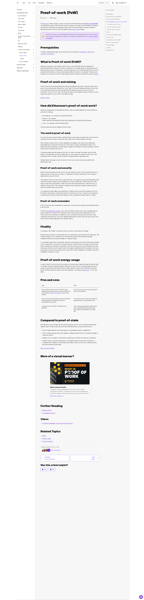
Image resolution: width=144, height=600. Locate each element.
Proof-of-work (22, 55)
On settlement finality (49, 413)
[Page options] (48, 18)
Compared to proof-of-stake (113, 39)
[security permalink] (39, 168)
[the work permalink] (39, 133)
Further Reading (110, 45)
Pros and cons (110, 37)
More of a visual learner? (112, 42)
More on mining (45, 97)
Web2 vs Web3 (22, 24)
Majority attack (47, 410)
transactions (83, 52)
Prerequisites (109, 14)
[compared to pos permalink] (39, 320)
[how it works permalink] (39, 105)
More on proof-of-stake (47, 348)
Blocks (19, 33)
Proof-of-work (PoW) (91, 23)
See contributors (56, 450)
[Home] (17, 2)
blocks (89, 52)
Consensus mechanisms (24, 49)
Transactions (21, 30)
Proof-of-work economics (113, 29)
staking (50, 38)
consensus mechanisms (47, 54)
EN (122, 3)
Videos (109, 47)
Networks (20, 46)
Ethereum (46, 23)
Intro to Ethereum (22, 15)
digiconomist (86, 270)
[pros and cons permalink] (39, 280)
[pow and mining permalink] (39, 82)
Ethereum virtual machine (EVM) (24, 36)
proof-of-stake (75, 29)
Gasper (96, 74)
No (53, 469)
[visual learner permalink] (39, 356)
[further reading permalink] (39, 406)
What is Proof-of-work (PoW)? (114, 16)
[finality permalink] (39, 226)
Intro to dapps (21, 21)
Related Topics (110, 50)
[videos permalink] (39, 419)
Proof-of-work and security (114, 27)
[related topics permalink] (39, 431)
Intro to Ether (21, 18)
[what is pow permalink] (39, 61)
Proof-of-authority (23, 61)
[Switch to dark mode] (113, 2)
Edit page (53, 18)
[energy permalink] (39, 260)
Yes (45, 469)
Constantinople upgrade (53, 211)
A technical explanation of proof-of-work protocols (57, 423)
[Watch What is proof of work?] (69, 373)
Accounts (20, 27)
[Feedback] (141, 597)
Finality (108, 32)
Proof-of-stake (23, 52)
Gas (19, 40)
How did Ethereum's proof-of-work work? (116, 21)
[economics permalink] (39, 201)
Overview (19, 9)
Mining (22, 58)
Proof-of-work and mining (112, 19)
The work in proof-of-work (113, 24)
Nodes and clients (22, 43)
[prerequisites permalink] (39, 47)
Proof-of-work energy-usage (113, 34)
